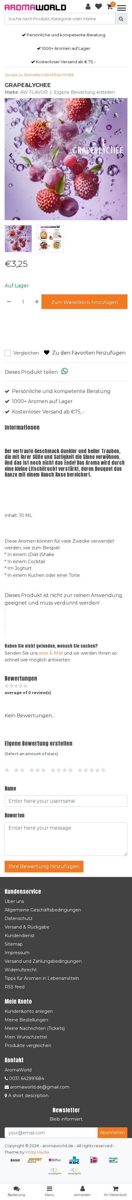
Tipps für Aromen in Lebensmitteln (42, 978)
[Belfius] (57, 1163)
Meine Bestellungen (26, 1020)
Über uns (14, 901)
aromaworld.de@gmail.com (39, 1087)
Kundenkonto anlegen (29, 1011)
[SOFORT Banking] (37, 1163)
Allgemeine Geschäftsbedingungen (43, 910)
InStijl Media (37, 1152)
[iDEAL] (96, 1163)
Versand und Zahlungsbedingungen (43, 961)
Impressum (17, 952)
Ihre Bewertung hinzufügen (44, 866)
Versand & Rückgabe (27, 927)
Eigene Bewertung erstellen (84, 92)
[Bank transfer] (17, 1163)
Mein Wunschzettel (26, 1037)
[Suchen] (121, 18)
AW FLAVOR (34, 92)
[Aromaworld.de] (35, 7)
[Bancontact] (115, 1163)
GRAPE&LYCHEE (58, 74)
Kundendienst (20, 935)
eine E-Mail (51, 653)
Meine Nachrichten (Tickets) (35, 1028)
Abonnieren (112, 1132)
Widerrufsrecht (21, 970)
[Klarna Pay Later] (57, 1174)
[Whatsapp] (64, 372)
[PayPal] (76, 1174)
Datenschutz (19, 918)
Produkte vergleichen (28, 1045)
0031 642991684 (26, 1078)
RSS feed (15, 987)
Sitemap (14, 944)
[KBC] (76, 1163)
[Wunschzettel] (98, 7)
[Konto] (88, 7)
